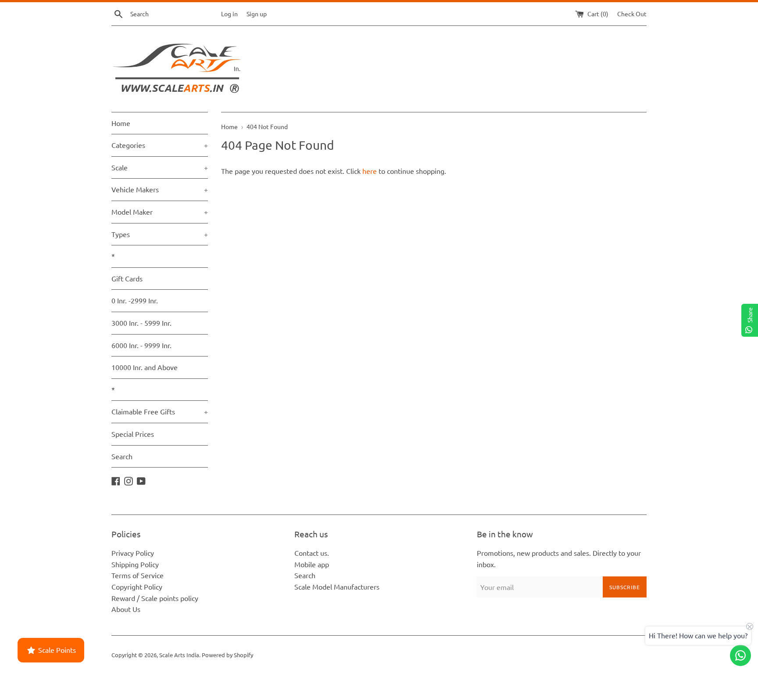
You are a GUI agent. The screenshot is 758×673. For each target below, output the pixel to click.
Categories (159, 144)
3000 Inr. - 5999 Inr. (141, 322)
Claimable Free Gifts (159, 411)
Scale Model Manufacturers (336, 586)
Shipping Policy (135, 564)
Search (121, 456)
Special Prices (132, 433)
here (369, 170)
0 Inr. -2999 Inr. (134, 300)
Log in (229, 14)
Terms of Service (137, 575)
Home (120, 123)
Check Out (632, 14)
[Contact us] (740, 655)
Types (159, 234)
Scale (159, 167)
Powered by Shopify (227, 655)
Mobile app (311, 564)
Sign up (257, 14)
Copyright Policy (136, 586)
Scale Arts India (179, 655)
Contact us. (311, 552)
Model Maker (159, 211)
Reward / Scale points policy (154, 598)
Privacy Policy (132, 552)
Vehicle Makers (159, 189)
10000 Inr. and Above (144, 367)
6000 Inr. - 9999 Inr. (141, 345)
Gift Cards (127, 278)
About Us (125, 609)
